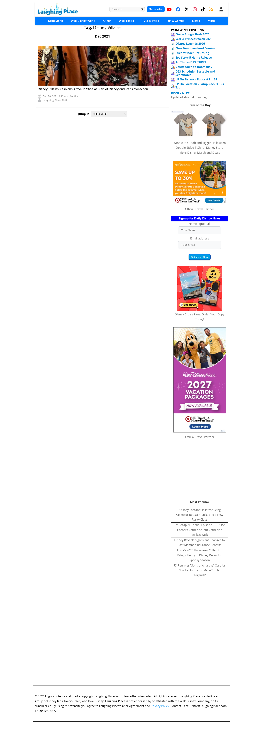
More (211, 21)
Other (107, 21)
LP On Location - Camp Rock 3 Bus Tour (200, 85)
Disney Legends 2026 (190, 44)
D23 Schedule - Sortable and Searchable (195, 73)
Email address (199, 238)
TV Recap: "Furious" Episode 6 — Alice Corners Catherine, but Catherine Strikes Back (199, 529)
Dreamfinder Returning (192, 53)
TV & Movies (150, 21)
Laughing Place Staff (55, 100)
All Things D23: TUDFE (191, 62)
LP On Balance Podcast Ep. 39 (196, 79)
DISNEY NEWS (180, 93)
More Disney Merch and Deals (199, 153)
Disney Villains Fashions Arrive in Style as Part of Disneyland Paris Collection (93, 89)
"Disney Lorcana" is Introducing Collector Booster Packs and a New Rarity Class (199, 514)
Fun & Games (175, 21)
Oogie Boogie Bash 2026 (192, 34)
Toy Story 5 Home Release (194, 58)
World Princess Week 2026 (194, 39)
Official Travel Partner (199, 209)
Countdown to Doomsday (194, 67)
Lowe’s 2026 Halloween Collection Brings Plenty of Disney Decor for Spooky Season (199, 555)
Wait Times (126, 21)
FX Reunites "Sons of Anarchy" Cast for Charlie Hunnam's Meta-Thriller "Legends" (199, 570)
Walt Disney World (83, 21)
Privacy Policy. (160, 706)
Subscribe (155, 9)
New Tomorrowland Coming (195, 48)
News (196, 21)
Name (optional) (200, 224)
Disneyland (55, 21)
